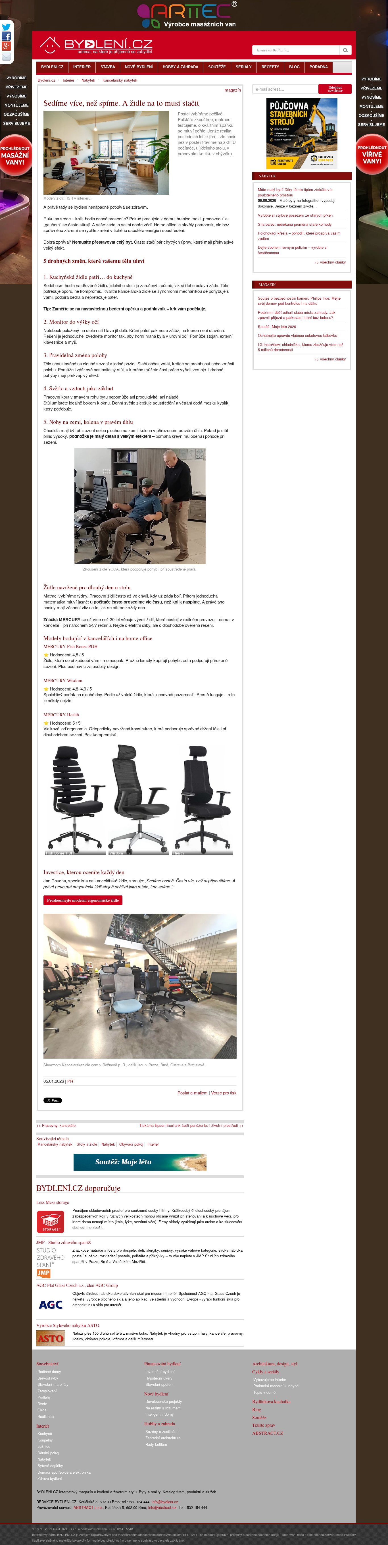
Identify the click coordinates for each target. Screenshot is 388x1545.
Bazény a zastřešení (162, 1431)
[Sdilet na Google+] (6, 46)
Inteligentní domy (159, 1414)
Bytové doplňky (50, 1465)
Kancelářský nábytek (55, 1144)
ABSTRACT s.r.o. (88, 1507)
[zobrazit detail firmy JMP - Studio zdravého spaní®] (50, 1262)
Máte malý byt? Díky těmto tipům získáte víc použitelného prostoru (295, 192)
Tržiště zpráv (263, 1425)
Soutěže (259, 1417)
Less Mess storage (52, 1202)
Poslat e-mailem (193, 1093)
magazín (233, 90)
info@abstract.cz (162, 1507)
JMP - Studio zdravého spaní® (63, 1242)
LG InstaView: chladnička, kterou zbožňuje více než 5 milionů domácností (300, 347)
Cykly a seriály (265, 1371)
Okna (41, 1410)
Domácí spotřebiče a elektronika (64, 1472)
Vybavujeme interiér (269, 1379)
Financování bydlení (162, 1363)
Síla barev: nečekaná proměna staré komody (295, 224)
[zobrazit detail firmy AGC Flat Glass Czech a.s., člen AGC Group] (50, 1304)
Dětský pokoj (48, 1452)
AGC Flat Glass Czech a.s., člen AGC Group (77, 1285)
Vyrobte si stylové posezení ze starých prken (295, 215)
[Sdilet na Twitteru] (6, 27)
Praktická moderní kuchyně (276, 1385)
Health (73, 714)
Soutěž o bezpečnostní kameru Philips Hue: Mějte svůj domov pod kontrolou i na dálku (299, 300)
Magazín (267, 284)
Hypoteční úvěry (158, 1378)
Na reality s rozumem (163, 1408)
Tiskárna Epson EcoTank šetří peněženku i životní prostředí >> (191, 1125)
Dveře (42, 1403)
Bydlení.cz (46, 80)
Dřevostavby (47, 1378)
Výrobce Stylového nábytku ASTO (67, 1325)
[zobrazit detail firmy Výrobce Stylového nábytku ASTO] (50, 1337)
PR (70, 1081)
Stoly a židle (87, 1144)
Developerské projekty (163, 1401)
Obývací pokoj (131, 1144)
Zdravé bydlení (49, 1478)
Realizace (45, 1416)
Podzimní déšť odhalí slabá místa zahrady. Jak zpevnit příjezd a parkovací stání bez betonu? (296, 315)
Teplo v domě (264, 1392)
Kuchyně (44, 1433)
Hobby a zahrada (159, 1423)
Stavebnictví (47, 1363)
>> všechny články (330, 262)
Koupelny (45, 1440)
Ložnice (43, 1446)
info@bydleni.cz (165, 1501)
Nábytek (108, 1144)
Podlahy (44, 1397)
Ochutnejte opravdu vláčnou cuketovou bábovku (297, 335)
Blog (256, 1409)
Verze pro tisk (224, 1093)
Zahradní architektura (162, 1437)
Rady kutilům (156, 1444)
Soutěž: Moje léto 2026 (277, 326)
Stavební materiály (52, 1384)
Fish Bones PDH (82, 646)
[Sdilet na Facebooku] (6, 36)
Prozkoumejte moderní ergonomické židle (83, 900)
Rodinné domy (49, 1371)
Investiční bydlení (160, 1371)
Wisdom (74, 680)
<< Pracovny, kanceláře (56, 1125)
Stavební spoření (159, 1384)
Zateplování (47, 1390)
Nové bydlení (156, 1394)
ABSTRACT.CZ (267, 1433)
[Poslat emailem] (6, 56)
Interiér (153, 1144)
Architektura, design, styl (274, 1363)
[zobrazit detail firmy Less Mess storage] (50, 1221)
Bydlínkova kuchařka (271, 1401)
